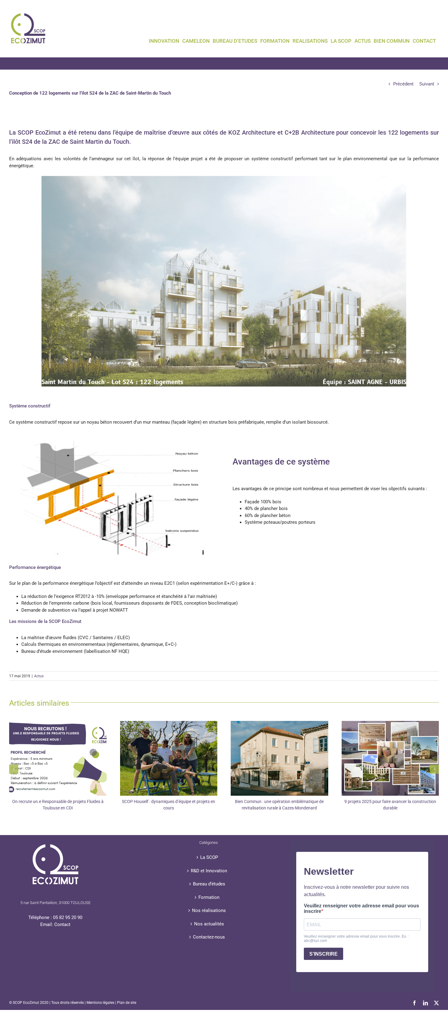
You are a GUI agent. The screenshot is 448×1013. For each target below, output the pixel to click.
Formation (208, 897)
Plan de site (126, 1002)
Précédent (403, 84)
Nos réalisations (209, 910)
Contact (62, 924)
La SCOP (209, 857)
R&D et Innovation (209, 871)
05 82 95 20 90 (67, 917)
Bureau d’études (209, 884)
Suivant (426, 84)
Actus (39, 676)
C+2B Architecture (310, 132)
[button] (13, 769)
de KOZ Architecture (248, 132)
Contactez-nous (209, 937)
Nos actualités (209, 924)
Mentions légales (100, 1002)
